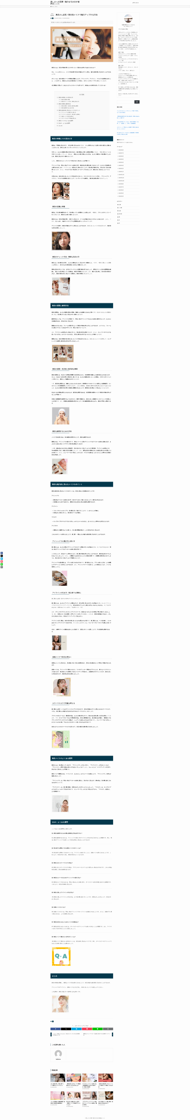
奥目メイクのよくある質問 (66, 120)
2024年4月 (121, 196)
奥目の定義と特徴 (65, 99)
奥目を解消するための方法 (67, 108)
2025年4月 (121, 162)
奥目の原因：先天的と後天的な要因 (69, 106)
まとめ (60, 125)
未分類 (120, 213)
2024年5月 (121, 193)
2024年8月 (121, 183)
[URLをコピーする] (108, 1029)
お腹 (120, 204)
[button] (55, 1029)
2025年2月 (121, 168)
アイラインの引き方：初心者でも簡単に (70, 114)
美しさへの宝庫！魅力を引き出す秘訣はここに (64, 2)
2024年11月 (121, 177)
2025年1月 (121, 171)
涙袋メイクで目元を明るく (67, 116)
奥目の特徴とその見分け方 (66, 97)
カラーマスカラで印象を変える (68, 118)
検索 (137, 102)
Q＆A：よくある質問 (64, 123)
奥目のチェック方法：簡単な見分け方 (70, 101)
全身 (120, 210)
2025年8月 (121, 150)
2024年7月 (121, 187)
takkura (58, 1059)
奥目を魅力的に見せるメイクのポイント (69, 110)
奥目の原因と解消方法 (65, 104)
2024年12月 (121, 174)
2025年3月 (121, 165)
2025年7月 (121, 153)
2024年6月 (121, 190)
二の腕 (120, 207)
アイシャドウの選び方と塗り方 (68, 112)
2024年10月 (121, 180)
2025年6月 (121, 156)
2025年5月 (121, 159)
